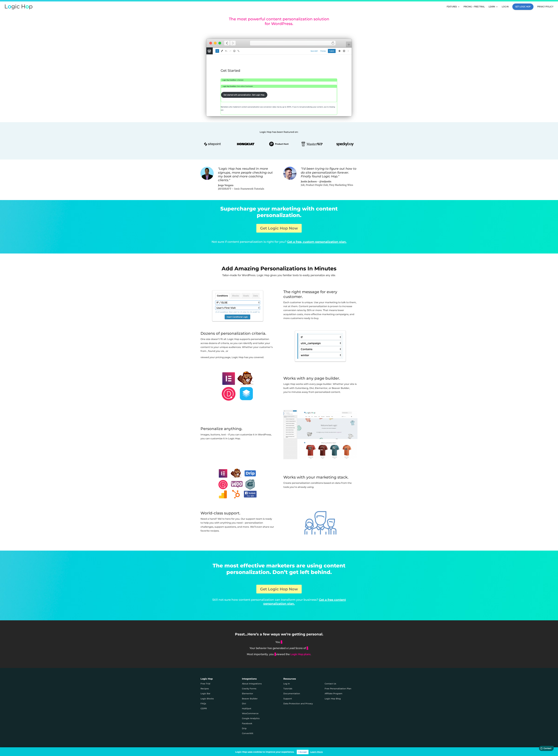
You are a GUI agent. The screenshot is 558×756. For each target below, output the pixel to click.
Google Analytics (251, 718)
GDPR (204, 708)
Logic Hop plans (300, 654)
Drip (244, 728)
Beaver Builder (250, 698)
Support (287, 698)
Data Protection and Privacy (298, 703)
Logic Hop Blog (333, 698)
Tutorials (287, 688)
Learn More (316, 752)
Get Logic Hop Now (279, 228)
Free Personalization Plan (338, 688)
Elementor (247, 693)
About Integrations (252, 683)
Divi (244, 703)
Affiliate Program (333, 693)
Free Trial (205, 683)
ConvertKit (247, 733)
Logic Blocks (207, 698)
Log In (505, 7)
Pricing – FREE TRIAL (474, 7)
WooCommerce (250, 713)
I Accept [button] (302, 752)
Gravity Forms (249, 688)
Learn (492, 7)
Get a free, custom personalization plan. (317, 241)
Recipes (205, 688)
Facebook (247, 723)
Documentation (291, 693)
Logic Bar (205, 693)
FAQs (203, 703)
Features (452, 7)
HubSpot (246, 708)
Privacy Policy (545, 7)
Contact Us (330, 683)
